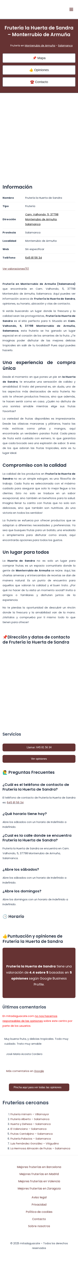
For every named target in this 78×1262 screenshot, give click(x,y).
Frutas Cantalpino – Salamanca (32, 1134)
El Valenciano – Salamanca (28, 1129)
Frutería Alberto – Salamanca (30, 1119)
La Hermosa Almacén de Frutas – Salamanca (40, 1148)
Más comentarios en (25, 1071)
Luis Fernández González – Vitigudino (35, 1143)
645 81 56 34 (15, 802)
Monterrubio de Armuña (40, 45)
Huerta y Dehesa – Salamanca (31, 1124)
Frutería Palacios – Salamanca (31, 1138)
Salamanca (65, 45)
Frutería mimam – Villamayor (30, 1114)
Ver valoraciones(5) (16, 269)
